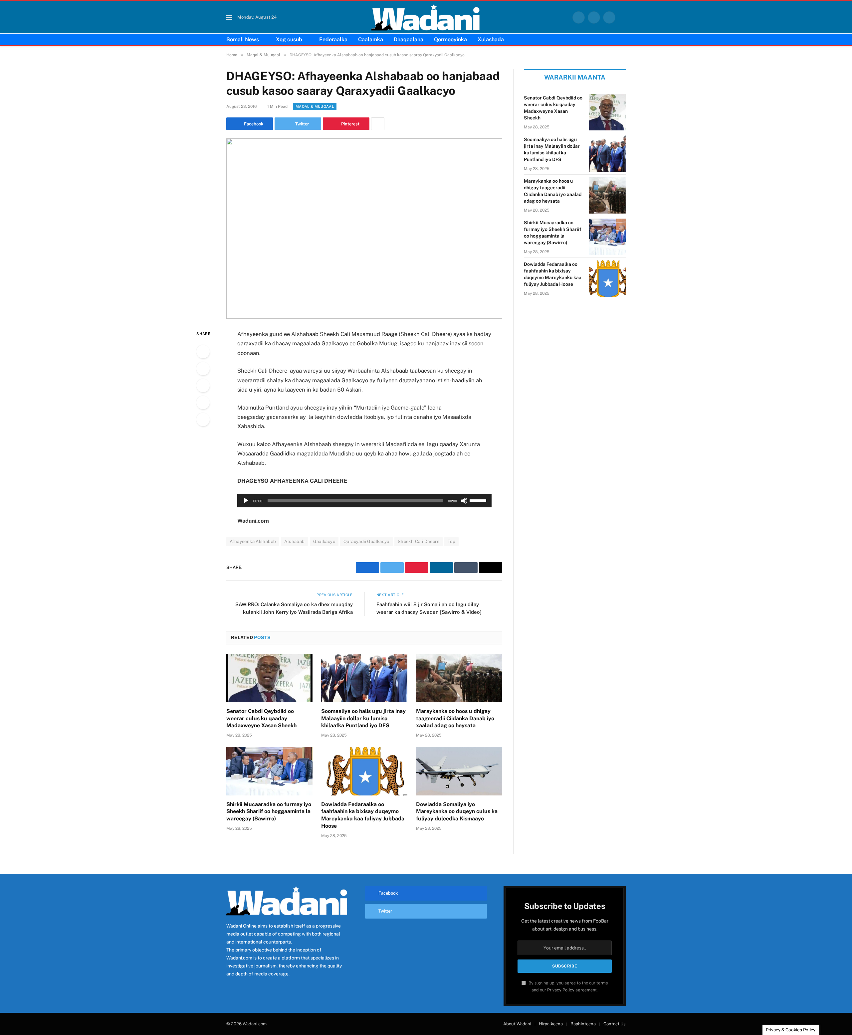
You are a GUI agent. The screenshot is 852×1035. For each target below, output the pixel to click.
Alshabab (294, 541)
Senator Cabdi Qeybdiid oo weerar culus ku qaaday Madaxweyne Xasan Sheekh (261, 718)
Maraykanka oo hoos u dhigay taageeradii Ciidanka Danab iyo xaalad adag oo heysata (455, 718)
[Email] (203, 419)
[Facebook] (203, 351)
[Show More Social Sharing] (377, 123)
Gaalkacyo (324, 541)
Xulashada (491, 39)
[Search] (623, 17)
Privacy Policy (560, 989)
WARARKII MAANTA (574, 77)
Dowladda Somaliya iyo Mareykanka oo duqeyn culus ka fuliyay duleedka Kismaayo (457, 811)
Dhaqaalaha (408, 39)
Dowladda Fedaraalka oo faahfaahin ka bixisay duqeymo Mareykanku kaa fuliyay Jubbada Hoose (362, 815)
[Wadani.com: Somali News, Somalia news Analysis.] (425, 17)
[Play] (246, 500)
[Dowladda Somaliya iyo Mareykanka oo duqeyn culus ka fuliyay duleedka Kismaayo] (459, 771)
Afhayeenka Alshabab (253, 541)
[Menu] (229, 17)
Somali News (242, 39)
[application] (364, 500)
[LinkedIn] (203, 385)
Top (451, 541)
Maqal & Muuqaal (315, 106)
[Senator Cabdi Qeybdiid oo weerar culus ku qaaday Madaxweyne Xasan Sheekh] (269, 678)
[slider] (479, 500)
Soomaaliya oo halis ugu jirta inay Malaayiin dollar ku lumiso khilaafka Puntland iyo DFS (363, 718)
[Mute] (464, 500)
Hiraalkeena (551, 1023)
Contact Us (614, 1023)
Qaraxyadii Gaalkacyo (366, 541)
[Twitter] (203, 368)
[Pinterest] (203, 402)
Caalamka (370, 39)
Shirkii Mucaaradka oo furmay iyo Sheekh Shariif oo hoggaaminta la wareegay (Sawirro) (268, 811)
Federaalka (333, 39)
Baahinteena (583, 1023)
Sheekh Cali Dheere (418, 541)
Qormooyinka (450, 39)
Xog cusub (289, 39)
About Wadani (517, 1023)
